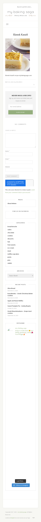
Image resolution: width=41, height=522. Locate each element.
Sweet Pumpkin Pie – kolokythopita (19, 306)
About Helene (12, 203)
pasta (9, 257)
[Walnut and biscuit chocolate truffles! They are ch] (21, 407)
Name (7, 151)
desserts (11, 239)
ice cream (11, 248)
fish (9, 242)
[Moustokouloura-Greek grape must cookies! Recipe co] (21, 423)
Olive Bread (11, 288)
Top (33, 518)
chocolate (11, 233)
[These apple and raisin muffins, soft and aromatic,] (21, 361)
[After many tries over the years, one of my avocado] (21, 454)
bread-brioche (12, 226)
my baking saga (22, 512)
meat (9, 251)
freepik (13, 518)
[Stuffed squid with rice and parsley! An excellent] (21, 376)
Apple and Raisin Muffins (15, 301)
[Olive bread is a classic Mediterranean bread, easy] (21, 345)
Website (7, 167)
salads (10, 263)
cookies (10, 236)
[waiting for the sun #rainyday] (21, 392)
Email (7, 159)
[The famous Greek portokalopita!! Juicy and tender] (21, 470)
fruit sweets (12, 245)
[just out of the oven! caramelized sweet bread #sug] (21, 439)
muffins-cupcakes (13, 254)
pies (9, 260)
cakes (9, 230)
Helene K (19, 82)
